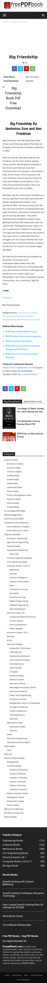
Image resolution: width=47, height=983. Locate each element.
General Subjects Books (14, 758)
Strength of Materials (19, 707)
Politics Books (13, 491)
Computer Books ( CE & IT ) (18, 566)
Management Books (15, 797)
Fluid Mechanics (17, 664)
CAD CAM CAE (16, 652)
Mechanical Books (15, 644)
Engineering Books (12, 534)
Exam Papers (9, 746)
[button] (4, 15)
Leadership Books (14, 487)
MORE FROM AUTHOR (33, 402)
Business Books (13, 467)
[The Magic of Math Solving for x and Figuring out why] (9, 417)
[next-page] (8, 446)
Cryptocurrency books (19, 581)
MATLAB (10, 636)
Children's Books (14, 471)
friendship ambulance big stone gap (23, 319)
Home (6, 21)
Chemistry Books (14, 766)
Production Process (18, 699)
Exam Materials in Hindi (17, 530)
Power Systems (16, 628)
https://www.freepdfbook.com (17, 367)
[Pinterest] (26, 68)
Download (7, 298)
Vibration (14, 719)
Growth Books (13, 479)
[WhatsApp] (32, 68)
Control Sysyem (16, 620)
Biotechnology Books (13, 515)
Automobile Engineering (17, 550)
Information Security (19, 589)
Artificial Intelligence (19, 577)
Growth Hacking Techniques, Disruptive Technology (23, 894)
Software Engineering (19, 605)
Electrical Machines (18, 624)
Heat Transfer (16, 668)
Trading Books (13, 507)
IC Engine (14, 671)
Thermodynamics (17, 715)
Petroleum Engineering (17, 738)
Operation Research (18, 691)
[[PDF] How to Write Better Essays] (9, 436)
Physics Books (13, 805)
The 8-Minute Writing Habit (17, 924)
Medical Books (10, 817)
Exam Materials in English (18, 526)
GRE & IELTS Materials (13, 809)
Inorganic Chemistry (18, 777)
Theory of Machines (18, 711)
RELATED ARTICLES (12, 402)
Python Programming (19, 601)
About (26, 975)
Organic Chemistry (18, 781)
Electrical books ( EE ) (16, 613)
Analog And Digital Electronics (23, 617)
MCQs (9, 640)
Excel (12, 585)
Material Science (17, 679)
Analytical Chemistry (19, 770)
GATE (9, 750)
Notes (9, 734)
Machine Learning (17, 597)
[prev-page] (4, 446)
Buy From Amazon (11, 305)
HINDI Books (12, 483)
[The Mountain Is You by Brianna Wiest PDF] (9, 424)
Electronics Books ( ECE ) (17, 632)
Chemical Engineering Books (19, 558)
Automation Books (17, 726)
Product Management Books (19, 495)
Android (13, 573)
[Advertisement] (23, 38)
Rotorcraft (14, 554)
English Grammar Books (17, 793)
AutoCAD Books (13, 546)
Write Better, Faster (13, 916)
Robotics (13, 730)
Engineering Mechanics (20, 656)
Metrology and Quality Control (23, 687)
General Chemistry (18, 773)
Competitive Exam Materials (16, 522)
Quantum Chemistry (18, 789)
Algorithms (14, 569)
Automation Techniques (20, 648)
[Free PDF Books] (23, 6)
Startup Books (13, 503)
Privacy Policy (17, 975)
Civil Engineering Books (17, 562)
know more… (29, 963)
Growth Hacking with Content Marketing (18, 883)
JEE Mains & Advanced (14, 813)
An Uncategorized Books (14, 511)
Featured (8, 754)
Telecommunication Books (18, 742)
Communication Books (14, 518)
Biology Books (13, 762)
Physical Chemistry (18, 785)
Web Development (18, 609)
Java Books (14, 593)
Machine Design (17, 675)
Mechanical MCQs (17, 683)
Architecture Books (15, 464)
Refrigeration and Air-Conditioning (25, 703)
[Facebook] (14, 68)
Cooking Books (13, 475)
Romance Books (14, 499)
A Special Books (19, 21)
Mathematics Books (15, 801)
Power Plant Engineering (20, 695)
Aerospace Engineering (17, 538)
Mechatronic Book (15, 722)
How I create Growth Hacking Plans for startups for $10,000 (23, 906)
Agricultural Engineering (17, 542)
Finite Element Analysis (20, 660)
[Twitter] (20, 68)
